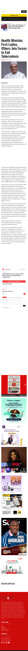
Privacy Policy (4, 628)
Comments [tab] (4, 297)
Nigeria (3, 59)
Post (24, 305)
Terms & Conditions (5, 630)
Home (2, 625)
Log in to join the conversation (14, 281)
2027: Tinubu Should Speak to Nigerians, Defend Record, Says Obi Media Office (16, 26)
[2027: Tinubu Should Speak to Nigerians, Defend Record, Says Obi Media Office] (4, 27)
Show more (4, 289)
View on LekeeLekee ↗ (22, 269)
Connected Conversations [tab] (17, 297)
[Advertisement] (14, 256)
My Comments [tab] (10, 297)
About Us (3, 627)
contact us (7, 640)
